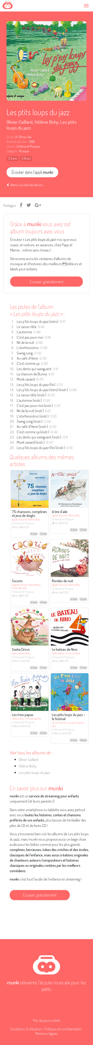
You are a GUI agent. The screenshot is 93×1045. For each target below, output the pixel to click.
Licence (11, 146)
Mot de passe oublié (46, 1020)
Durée (10, 137)
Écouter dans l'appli (32, 172)
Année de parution (17, 141)
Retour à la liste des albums (26, 185)
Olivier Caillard (20, 122)
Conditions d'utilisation (26, 1029)
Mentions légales (46, 1033)
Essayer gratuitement (46, 281)
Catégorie (12, 151)
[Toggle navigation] (87, 5)
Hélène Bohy (46, 122)
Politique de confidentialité (62, 1029)
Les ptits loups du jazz (34, 772)
